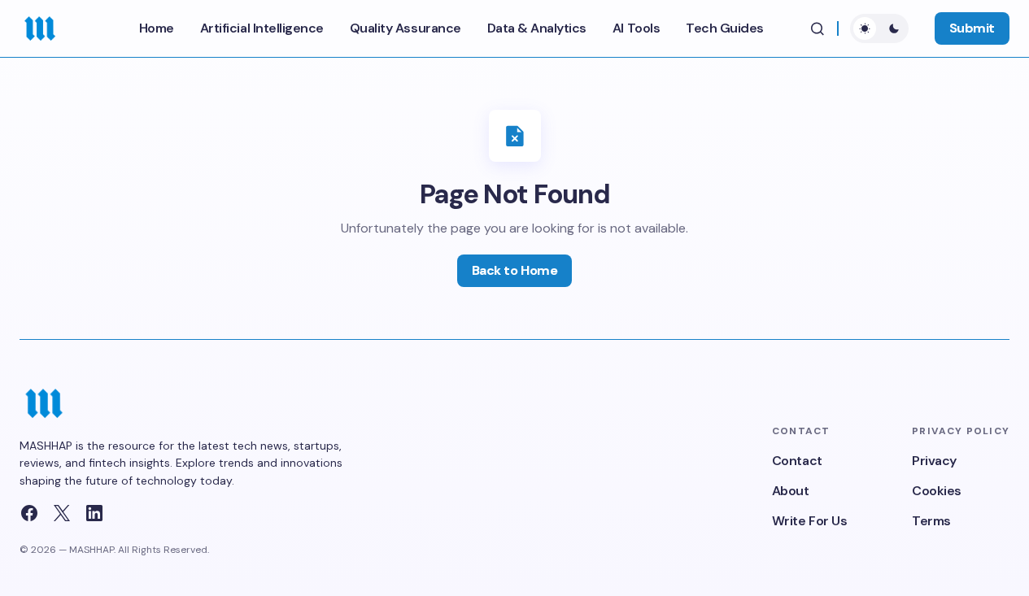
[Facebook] (29, 513)
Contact (797, 460)
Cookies (936, 490)
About (790, 490)
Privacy (934, 460)
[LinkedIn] (94, 513)
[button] (817, 28)
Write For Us (809, 520)
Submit (972, 28)
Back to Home (514, 270)
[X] (62, 513)
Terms (931, 520)
